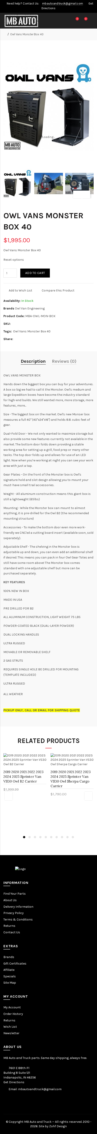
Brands (8, 957)
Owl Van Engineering (30, 308)
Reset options (13, 260)
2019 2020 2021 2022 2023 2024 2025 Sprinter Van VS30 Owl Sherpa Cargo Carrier (71, 779)
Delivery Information (18, 907)
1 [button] (24, 837)
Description (33, 361)
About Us (10, 900)
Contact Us (11, 932)
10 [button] (73, 837)
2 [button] (29, 837)
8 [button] (62, 837)
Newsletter (11, 1033)
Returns (9, 926)
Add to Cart (35, 273)
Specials (9, 976)
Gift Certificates (14, 963)
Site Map (9, 983)
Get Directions (13, 1082)
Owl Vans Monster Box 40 (27, 34)
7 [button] (56, 837)
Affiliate (8, 970)
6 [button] (51, 837)
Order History (13, 1014)
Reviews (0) (64, 361)
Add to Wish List (20, 290)
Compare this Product (58, 290)
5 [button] (46, 837)
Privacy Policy (13, 913)
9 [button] (67, 837)
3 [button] (35, 837)
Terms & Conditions (18, 919)
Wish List (10, 1027)
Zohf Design (58, 1126)
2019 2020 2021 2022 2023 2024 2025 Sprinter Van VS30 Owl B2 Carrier (23, 776)
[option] (17, 183)
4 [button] (40, 837)
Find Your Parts (14, 894)
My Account (12, 1007)
